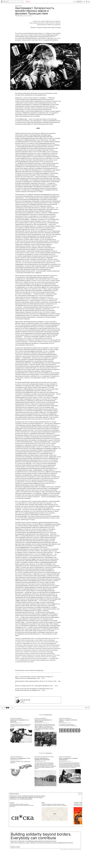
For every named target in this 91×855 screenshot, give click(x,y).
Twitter (78, 849)
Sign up (13, 846)
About (18, 846)
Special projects (14, 794)
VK (69, 849)
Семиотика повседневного (16, 718)
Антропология (18, 5)
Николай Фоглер (19, 15)
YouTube (75, 849)
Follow (22, 701)
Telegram (65, 849)
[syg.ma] (1, 1)
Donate (27, 1)
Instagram (71, 849)
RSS (80, 849)
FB (67, 849)
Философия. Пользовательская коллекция (44, 756)
